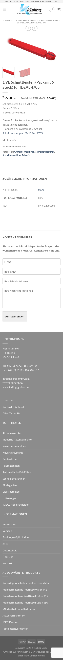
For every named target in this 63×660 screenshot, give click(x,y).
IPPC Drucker (10, 622)
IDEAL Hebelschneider (16, 504)
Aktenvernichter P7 (14, 615)
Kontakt (7, 563)
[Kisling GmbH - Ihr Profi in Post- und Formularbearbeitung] (29, 9)
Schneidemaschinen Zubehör (31, 23)
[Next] (55, 49)
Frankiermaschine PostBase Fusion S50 (25, 602)
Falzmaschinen (11, 465)
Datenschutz (10, 550)
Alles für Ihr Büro (12, 413)
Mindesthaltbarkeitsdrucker (19, 609)
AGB (5, 543)
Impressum (9, 524)
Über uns (8, 400)
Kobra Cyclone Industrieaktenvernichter (26, 582)
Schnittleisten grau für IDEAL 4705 (23, 133)
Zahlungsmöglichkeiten (16, 537)
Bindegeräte (10, 485)
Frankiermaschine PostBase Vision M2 (25, 589)
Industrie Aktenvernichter (18, 439)
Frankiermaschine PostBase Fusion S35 (25, 596)
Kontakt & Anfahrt (13, 406)
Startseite (7, 20)
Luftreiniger (9, 498)
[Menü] (5, 9)
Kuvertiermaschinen (14, 446)
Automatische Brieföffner (17, 472)
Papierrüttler (10, 459)
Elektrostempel (11, 491)
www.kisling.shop (13, 382)
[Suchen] (51, 9)
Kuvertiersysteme (13, 452)
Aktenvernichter (12, 433)
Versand (7, 530)
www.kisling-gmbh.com (16, 387)
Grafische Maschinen (25, 20)
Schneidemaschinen (48, 20)
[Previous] (8, 49)
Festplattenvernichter (15, 628)
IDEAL (40, 189)
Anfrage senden (14, 316)
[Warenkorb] (58, 9)
